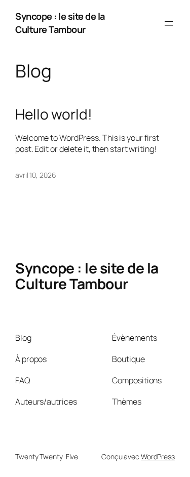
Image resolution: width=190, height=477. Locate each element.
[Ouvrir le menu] (169, 23)
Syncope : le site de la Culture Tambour (60, 22)
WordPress (158, 456)
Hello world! (53, 114)
